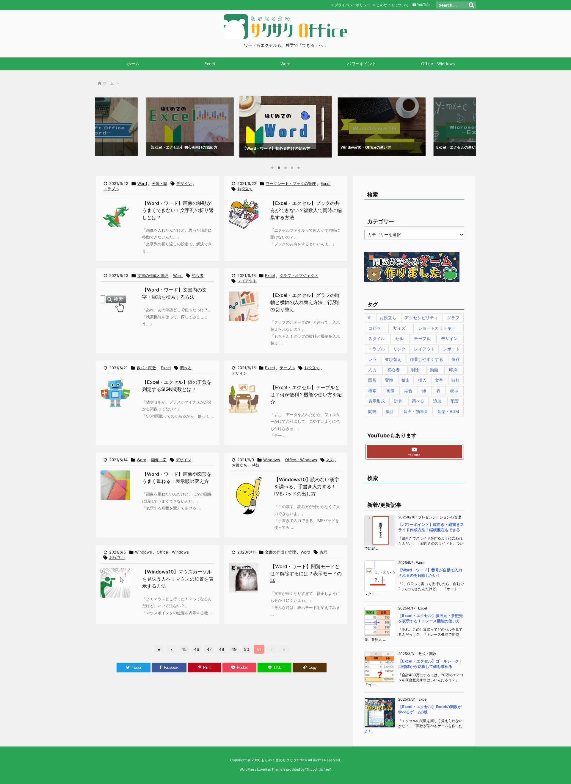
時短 (256, 465)
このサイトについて (393, 5)
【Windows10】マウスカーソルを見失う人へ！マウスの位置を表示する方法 (178, 579)
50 (246, 649)
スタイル (376, 338)
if (369, 317)
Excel (325, 183)
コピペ (374, 328)
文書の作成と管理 (152, 275)
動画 (434, 369)
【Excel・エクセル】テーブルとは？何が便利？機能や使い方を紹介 (306, 394)
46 (196, 649)
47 (209, 649)
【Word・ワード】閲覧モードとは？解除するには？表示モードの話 (306, 573)
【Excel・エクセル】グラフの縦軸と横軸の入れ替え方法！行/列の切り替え (305, 302)
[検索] (471, 5)
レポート (451, 348)
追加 (437, 400)
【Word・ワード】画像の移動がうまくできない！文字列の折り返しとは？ (178, 210)
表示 (323, 552)
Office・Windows (301, 459)
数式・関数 (146, 367)
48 (221, 649)
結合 (408, 390)
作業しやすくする (426, 359)
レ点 (372, 359)
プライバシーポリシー (352, 5)
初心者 (197, 275)
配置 (455, 400)
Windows (271, 459)
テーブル (287, 367)
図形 (372, 380)
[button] (105, 126)
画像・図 (159, 183)
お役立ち (245, 188)
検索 (372, 390)
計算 (398, 400)
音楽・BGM (448, 411)
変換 (389, 380)
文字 (439, 380)
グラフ (453, 317)
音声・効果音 (415, 411)
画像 (390, 390)
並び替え (393, 359)
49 (234, 649)
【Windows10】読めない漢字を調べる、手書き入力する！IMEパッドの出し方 (306, 486)
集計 (390, 411)
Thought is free (318, 769)
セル (399, 338)
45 (184, 649)
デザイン (184, 183)
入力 (330, 459)
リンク (399, 348)
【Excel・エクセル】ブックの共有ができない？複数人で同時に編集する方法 (306, 210)
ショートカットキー (437, 328)
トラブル (111, 188)
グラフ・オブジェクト (299, 275)
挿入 (422, 380)
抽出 (405, 380)
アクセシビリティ (421, 317)
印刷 (453, 369)
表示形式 (376, 400)
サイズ (399, 328)
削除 (415, 369)
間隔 (372, 411)
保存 (455, 359)
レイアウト (247, 280)
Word (142, 183)
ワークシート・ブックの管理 (291, 183)
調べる (186, 367)
